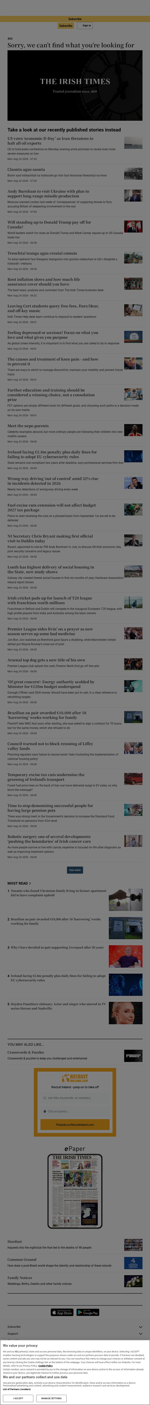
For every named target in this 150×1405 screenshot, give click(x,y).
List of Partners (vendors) (17, 1389)
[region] (75, 1372)
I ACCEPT (18, 1398)
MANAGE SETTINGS (51, 1398)
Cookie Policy (45, 1365)
